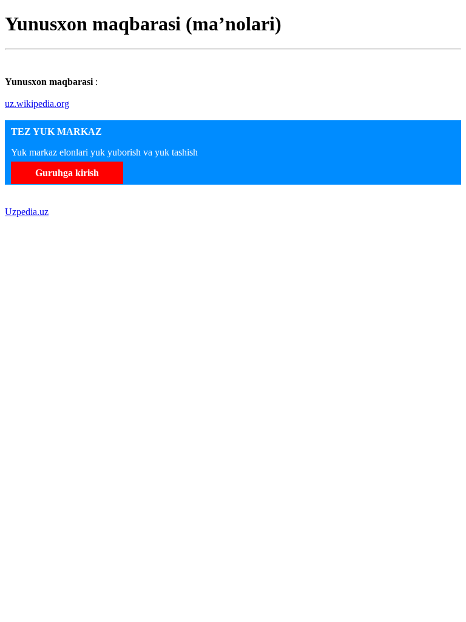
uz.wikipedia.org (37, 103)
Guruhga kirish (67, 173)
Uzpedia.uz (27, 212)
